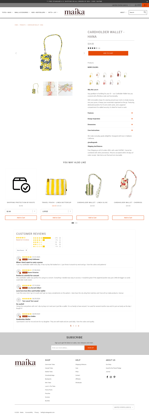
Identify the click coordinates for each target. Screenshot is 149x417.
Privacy (37, 412)
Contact (78, 375)
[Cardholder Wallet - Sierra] (118, 85)
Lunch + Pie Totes (50, 386)
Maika (21, 412)
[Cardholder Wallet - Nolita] (111, 85)
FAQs (77, 371)
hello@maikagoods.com (48, 412)
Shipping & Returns (81, 364)
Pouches (47, 393)
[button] (7, 12)
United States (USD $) (120, 5)
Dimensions (92, 124)
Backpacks (48, 379)
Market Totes (49, 371)
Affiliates (78, 379)
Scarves (47, 397)
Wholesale (79, 382)
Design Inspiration (94, 119)
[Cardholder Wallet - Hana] (125, 78)
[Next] (84, 53)
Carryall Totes (49, 368)
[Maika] (74, 12)
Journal (108, 371)
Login (139, 5)
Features (91, 113)
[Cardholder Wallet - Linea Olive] (98, 85)
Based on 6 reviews (22, 240)
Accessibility (29, 412)
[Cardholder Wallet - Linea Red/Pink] (105, 85)
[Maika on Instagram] (111, 377)
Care (77, 368)
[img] (27, 257)
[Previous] (16, 53)
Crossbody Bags (49, 375)
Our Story (108, 364)
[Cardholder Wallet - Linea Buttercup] (91, 85)
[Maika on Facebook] (107, 377)
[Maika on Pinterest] (114, 377)
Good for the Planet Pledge (113, 368)
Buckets (47, 400)
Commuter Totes (50, 364)
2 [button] (73, 326)
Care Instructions (93, 130)
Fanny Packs (48, 390)
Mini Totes (48, 382)
